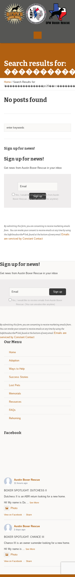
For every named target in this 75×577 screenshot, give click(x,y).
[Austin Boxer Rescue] (37, 14)
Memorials (15, 393)
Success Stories (18, 376)
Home (7, 81)
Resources (15, 401)
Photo (14, 508)
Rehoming (15, 418)
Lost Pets (14, 385)
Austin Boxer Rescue (27, 479)
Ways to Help (17, 368)
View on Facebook (13, 514)
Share (29, 514)
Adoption (14, 360)
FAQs (12, 409)
